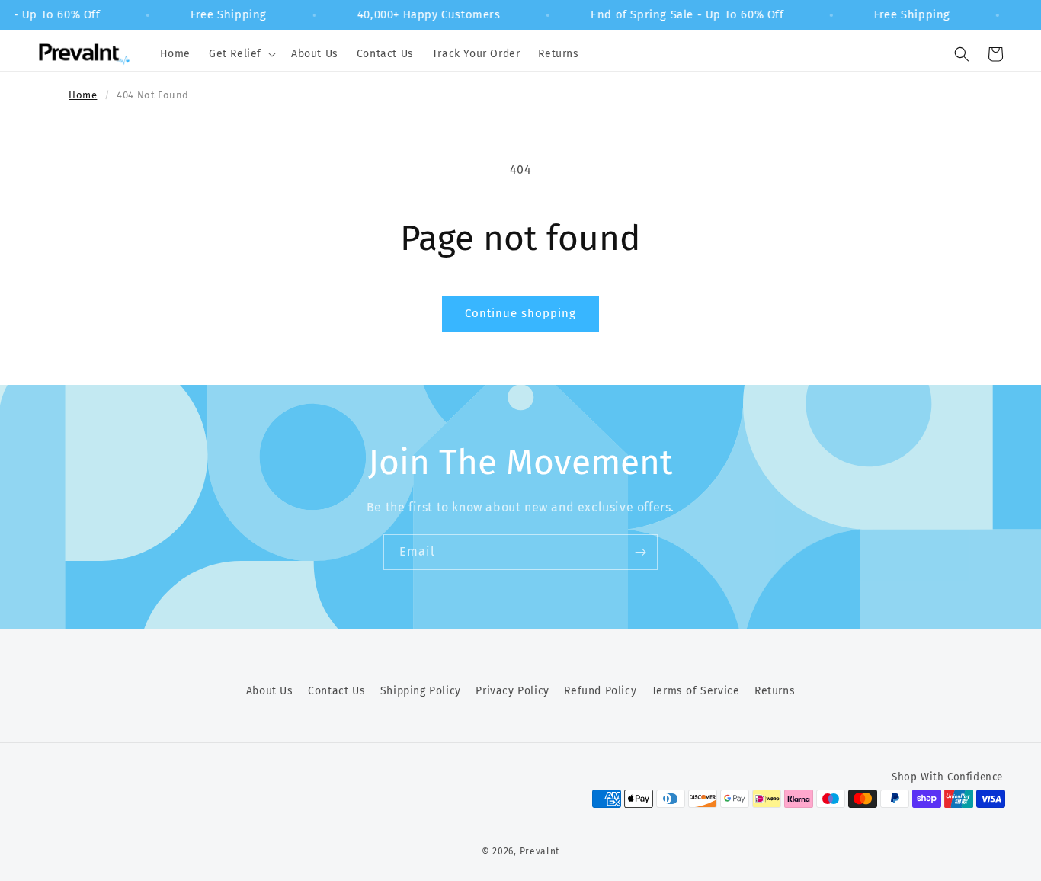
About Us (269, 690)
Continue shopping (520, 313)
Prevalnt (540, 851)
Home (83, 95)
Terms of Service (696, 690)
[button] (241, 54)
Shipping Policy (420, 690)
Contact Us (336, 690)
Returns (774, 690)
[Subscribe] (640, 552)
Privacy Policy (512, 690)
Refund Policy (600, 690)
